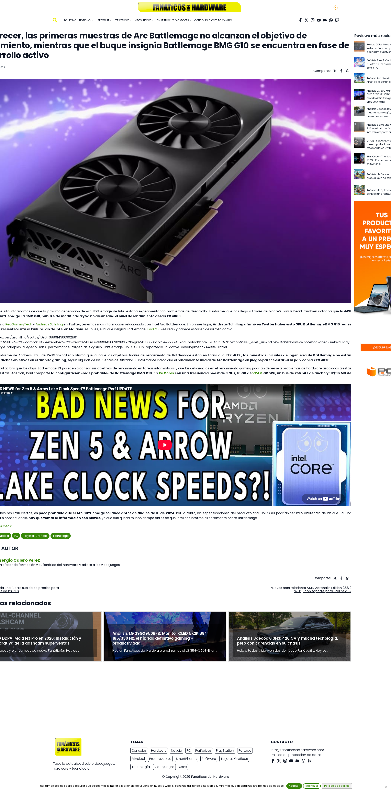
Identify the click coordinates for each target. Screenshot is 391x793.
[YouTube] (319, 20)
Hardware (159, 750)
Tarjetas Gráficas (35, 536)
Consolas (139, 750)
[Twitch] (337, 20)
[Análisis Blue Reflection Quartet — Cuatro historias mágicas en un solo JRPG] (359, 64)
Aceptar (294, 786)
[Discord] (325, 20)
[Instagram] (313, 20)
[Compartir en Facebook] (341, 70)
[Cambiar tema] (335, 7)
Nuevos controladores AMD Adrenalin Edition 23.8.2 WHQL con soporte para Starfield (310, 589)
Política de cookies (336, 786)
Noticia (176, 750)
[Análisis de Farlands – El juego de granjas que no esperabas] (359, 176)
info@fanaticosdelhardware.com (297, 750)
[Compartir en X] (334, 70)
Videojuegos (164, 766)
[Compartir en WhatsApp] (347, 70)
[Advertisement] (192, 700)
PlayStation (225, 750)
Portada (245, 750)
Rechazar (311, 786)
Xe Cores (166, 373)
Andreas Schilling (49, 324)
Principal (138, 758)
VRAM (257, 373)
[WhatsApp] (331, 20)
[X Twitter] (306, 20)
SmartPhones (186, 758)
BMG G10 (153, 329)
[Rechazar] (386, 787)
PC (16, 536)
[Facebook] (300, 20)
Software (209, 758)
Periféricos (203, 750)
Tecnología (61, 536)
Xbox (183, 766)
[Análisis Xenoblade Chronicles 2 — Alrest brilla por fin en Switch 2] (359, 80)
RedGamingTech (18, 324)
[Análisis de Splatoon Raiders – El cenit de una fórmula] (359, 192)
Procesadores (160, 758)
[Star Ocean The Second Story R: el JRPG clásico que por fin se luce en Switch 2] (359, 160)
